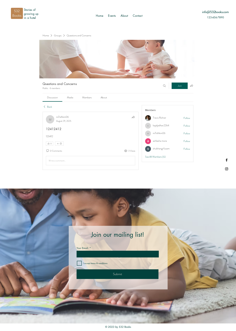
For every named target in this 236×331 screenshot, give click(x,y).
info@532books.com (215, 12)
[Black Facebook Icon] (227, 160)
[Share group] (191, 86)
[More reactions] (59, 143)
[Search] (164, 86)
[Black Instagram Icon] (227, 169)
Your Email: (83, 248)
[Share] (133, 117)
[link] (52, 97)
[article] (91, 141)
